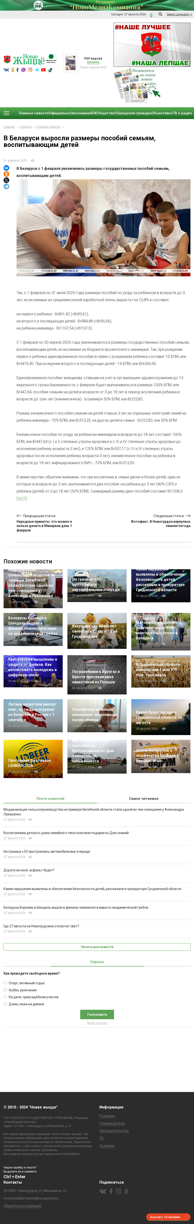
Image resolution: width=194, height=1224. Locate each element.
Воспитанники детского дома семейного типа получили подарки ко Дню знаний (66, 833)
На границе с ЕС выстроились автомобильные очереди (95, 584)
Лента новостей (50, 798)
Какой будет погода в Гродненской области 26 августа (159, 717)
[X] (6, 180)
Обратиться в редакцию (23, 1206)
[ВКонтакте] (6, 168)
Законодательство (114, 1131)
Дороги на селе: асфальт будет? (29, 870)
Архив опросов (97, 1022)
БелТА (22, 498)
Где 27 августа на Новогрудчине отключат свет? (41, 926)
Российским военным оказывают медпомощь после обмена (95, 714)
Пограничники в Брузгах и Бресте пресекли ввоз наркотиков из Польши (96, 676)
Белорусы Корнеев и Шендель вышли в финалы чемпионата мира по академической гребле (76, 907)
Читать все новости (97, 947)
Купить (93, 62)
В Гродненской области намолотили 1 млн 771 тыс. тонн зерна (158, 669)
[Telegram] (6, 186)
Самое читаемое (144, 798)
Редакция (107, 1116)
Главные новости (48, 126)
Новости (25, 126)
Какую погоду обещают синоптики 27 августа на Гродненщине (94, 631)
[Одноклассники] (6, 174)
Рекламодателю (112, 1123)
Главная (9, 126)
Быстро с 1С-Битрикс (165, 1217)
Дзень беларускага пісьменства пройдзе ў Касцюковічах (157, 755)
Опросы (97, 962)
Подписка (107, 1146)
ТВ (101, 1138)
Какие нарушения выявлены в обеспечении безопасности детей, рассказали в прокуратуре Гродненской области (160, 579)
